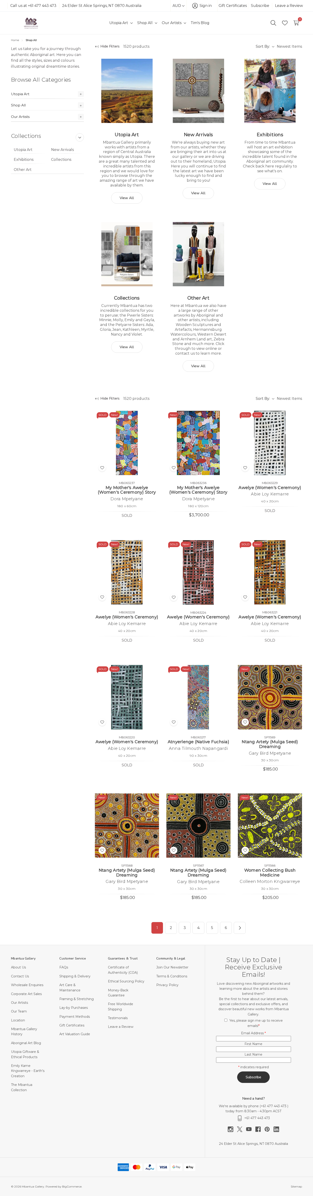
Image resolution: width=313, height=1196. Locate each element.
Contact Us (20, 976)
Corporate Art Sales (26, 994)
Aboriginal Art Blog (26, 1043)
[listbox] (289, 47)
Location (18, 1020)
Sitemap (296, 1186)
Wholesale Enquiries (27, 985)
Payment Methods (74, 1017)
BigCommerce (72, 1186)
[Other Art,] (198, 254)
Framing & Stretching (76, 999)
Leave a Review (289, 5)
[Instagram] (232, 1129)
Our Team (19, 1011)
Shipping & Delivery (75, 976)
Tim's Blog (200, 23)
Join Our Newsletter (172, 967)
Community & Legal (170, 958)
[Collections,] (127, 254)
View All (127, 197)
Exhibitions (23, 159)
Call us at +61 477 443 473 (33, 5)
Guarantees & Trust (123, 958)
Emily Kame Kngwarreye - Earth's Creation (27, 1071)
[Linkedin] (276, 1129)
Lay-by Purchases (73, 1008)
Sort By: (263, 46)
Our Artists (20, 116)
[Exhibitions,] (270, 91)
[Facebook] (259, 1129)
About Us (18, 967)
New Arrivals (62, 149)
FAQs (63, 967)
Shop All (18, 105)
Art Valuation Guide (74, 1034)
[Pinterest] (269, 1129)
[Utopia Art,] (127, 91)
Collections (61, 159)
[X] (241, 1129)
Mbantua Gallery (23, 958)
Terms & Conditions (171, 976)
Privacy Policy (167, 985)
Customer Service (72, 958)
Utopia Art (20, 94)
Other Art (23, 169)
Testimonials (118, 1018)
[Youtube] (250, 1129)
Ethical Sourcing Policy (126, 981)
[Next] (239, 928)
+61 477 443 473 (274, 1106)
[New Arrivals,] (198, 91)
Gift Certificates (233, 5)
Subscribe (260, 5)
